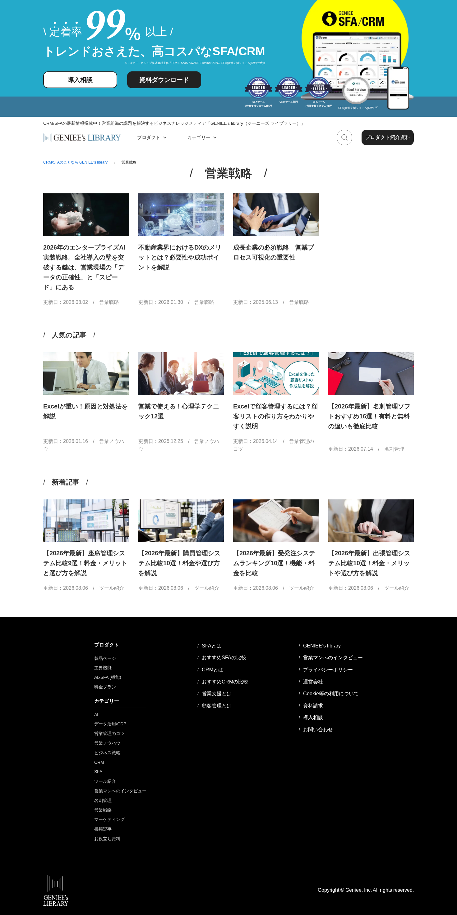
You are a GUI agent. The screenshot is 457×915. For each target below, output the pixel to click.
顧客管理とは (217, 705)
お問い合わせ (318, 729)
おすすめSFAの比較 (224, 657)
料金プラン (105, 686)
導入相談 (80, 79)
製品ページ (105, 658)
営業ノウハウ (107, 743)
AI (96, 714)
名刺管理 (394, 449)
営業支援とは (217, 693)
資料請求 (313, 705)
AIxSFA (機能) (107, 677)
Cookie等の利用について (331, 693)
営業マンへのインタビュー (120, 790)
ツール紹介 (111, 588)
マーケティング (109, 819)
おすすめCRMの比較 (225, 681)
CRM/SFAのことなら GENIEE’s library (75, 162)
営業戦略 (109, 302)
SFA (98, 771)
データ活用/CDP (110, 723)
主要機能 (103, 667)
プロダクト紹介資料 (387, 137)
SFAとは (211, 645)
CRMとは (212, 669)
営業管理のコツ (109, 733)
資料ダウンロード (164, 79)
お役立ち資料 (107, 838)
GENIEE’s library (322, 645)
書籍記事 (103, 829)
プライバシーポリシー (328, 669)
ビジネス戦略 (107, 752)
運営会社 (313, 681)
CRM (99, 762)
